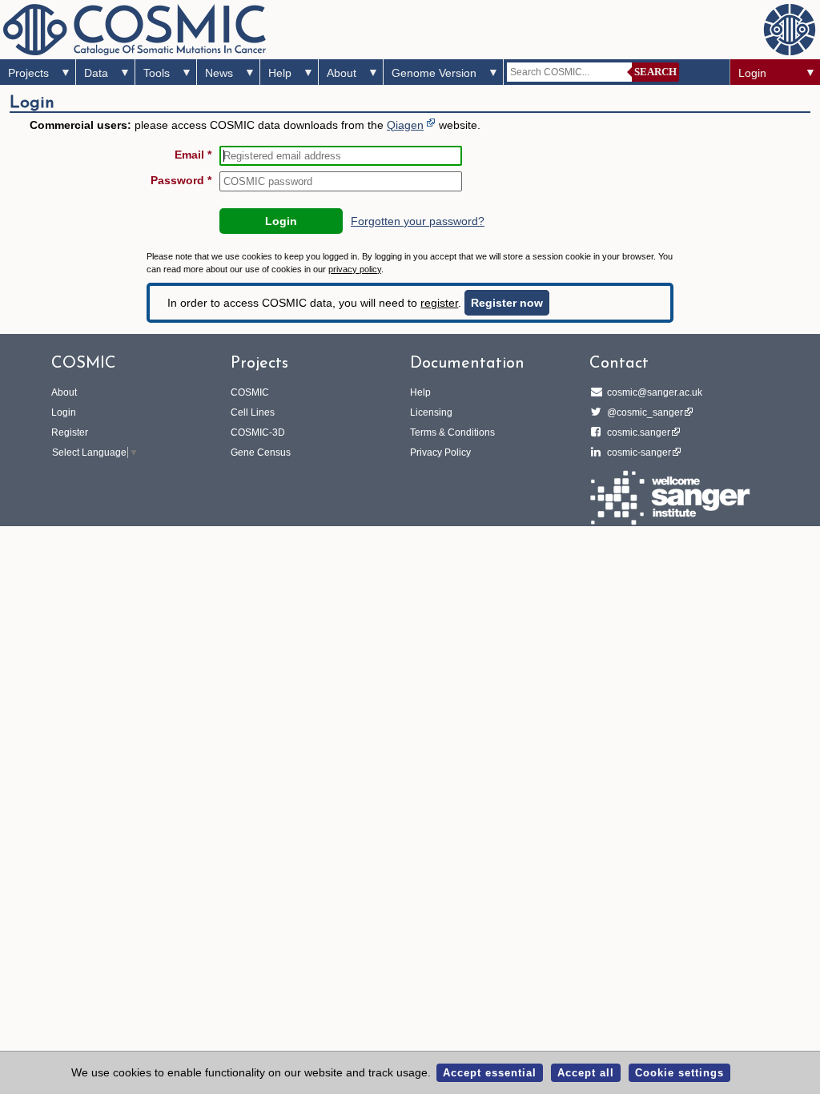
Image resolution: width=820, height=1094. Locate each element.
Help (279, 72)
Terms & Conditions (452, 432)
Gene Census (261, 452)
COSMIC (250, 392)
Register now (507, 302)
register (439, 302)
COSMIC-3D (258, 432)
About (341, 72)
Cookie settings (679, 1073)
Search (655, 72)
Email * (193, 154)
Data (96, 72)
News (219, 72)
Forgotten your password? (417, 221)
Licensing (431, 412)
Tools (156, 72)
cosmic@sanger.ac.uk (654, 392)
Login (752, 72)
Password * (181, 180)
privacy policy (354, 269)
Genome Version (434, 72)
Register (69, 432)
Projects (28, 72)
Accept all (585, 1073)
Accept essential (490, 1073)
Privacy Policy (440, 452)
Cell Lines (253, 412)
